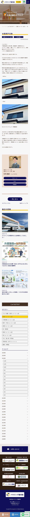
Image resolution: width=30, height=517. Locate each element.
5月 (4, 382)
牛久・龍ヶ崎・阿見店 (8, 338)
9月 (4, 370)
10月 (5, 367)
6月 (4, 379)
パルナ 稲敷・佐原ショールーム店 (11, 313)
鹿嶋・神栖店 (6, 344)
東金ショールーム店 (7, 332)
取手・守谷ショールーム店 (9, 323)
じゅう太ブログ (10, 26)
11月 (5, 364)
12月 (5, 361)
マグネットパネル (6, 203)
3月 (4, 389)
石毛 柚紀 (18, 37)
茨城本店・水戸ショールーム (10, 341)
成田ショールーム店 (7, 326)
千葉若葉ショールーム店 (9, 320)
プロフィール (14, 178)
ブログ (14, 181)
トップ (3, 26)
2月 (4, 392)
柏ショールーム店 (7, 335)
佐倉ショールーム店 (20, 26)
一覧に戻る (14, 199)
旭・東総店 (5, 329)
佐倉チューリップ (23, 203)
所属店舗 (14, 184)
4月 (4, 385)
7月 (4, 376)
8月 (4, 373)
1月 (4, 395)
